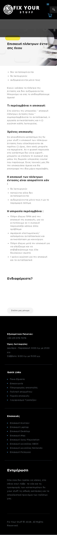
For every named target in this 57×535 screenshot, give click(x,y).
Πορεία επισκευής (19, 396)
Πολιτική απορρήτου (21, 392)
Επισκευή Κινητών (19, 423)
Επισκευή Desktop (20, 431)
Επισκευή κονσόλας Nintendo (26, 448)
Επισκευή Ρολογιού (20, 452)
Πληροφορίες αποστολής (24, 387)
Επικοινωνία (16, 383)
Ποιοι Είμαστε (17, 379)
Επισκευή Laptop (19, 427)
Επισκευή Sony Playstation (25, 440)
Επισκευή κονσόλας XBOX (24, 444)
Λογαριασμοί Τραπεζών (23, 400)
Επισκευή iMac (18, 435)
